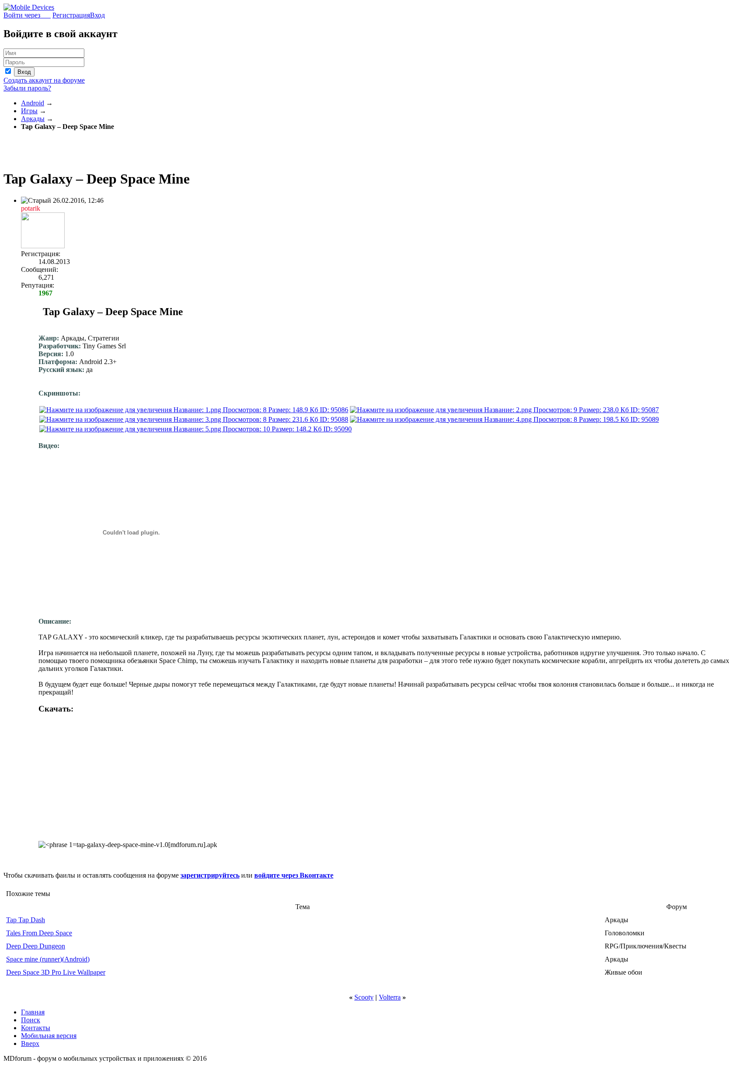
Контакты (35, 1027)
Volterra (390, 997)
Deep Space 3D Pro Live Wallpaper (55, 972)
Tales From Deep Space (39, 933)
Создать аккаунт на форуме (44, 80)
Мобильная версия (48, 1035)
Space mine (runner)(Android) (48, 959)
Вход (97, 15)
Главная (33, 1012)
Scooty (364, 997)
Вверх (30, 1043)
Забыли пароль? (27, 88)
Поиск (30, 1020)
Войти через (27, 15)
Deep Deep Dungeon (35, 946)
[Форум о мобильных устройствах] (28, 7)
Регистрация (71, 15)
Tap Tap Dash (25, 920)
